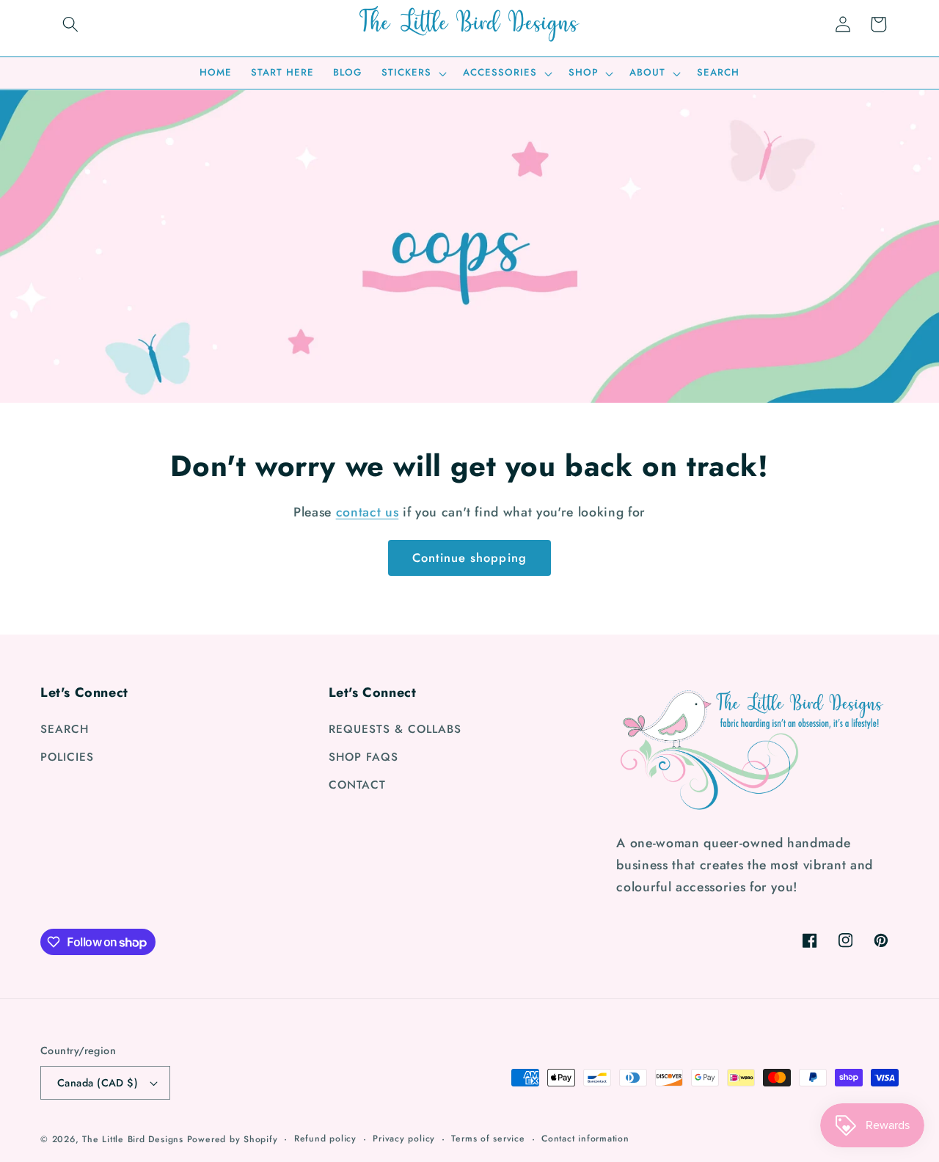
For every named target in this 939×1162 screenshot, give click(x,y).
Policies (67, 757)
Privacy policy (404, 1138)
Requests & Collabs (395, 729)
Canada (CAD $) (97, 1082)
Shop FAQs (363, 757)
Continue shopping (469, 557)
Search (64, 729)
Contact (357, 785)
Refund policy (325, 1138)
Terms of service (488, 1138)
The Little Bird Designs (132, 1139)
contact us (367, 512)
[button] (70, 24)
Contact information (585, 1138)
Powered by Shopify (232, 1139)
